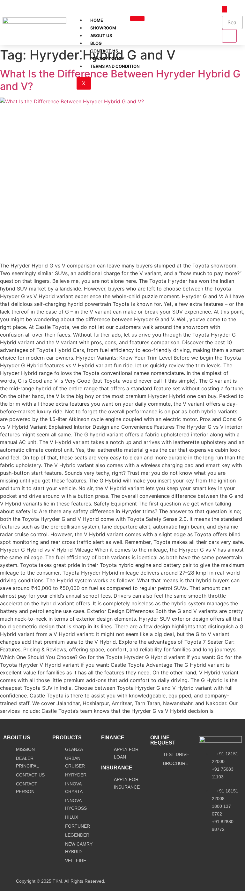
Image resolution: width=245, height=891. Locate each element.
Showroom (103, 27)
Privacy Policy (107, 58)
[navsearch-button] (224, 9)
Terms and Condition (115, 66)
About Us (101, 35)
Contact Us (104, 50)
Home (96, 20)
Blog (96, 43)
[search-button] (229, 36)
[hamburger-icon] (137, 18)
